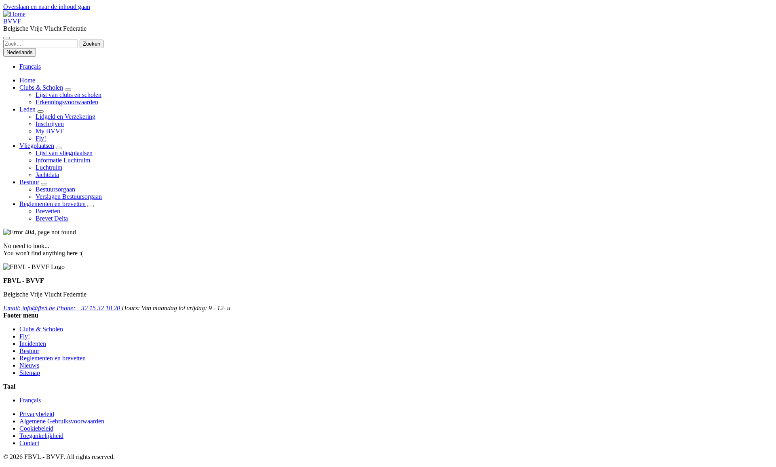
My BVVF (50, 131)
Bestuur (29, 182)
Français (30, 66)
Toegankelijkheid (41, 435)
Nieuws (29, 365)
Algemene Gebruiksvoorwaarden (61, 421)
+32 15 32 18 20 (89, 308)
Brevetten (48, 211)
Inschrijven (50, 123)
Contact (29, 443)
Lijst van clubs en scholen (68, 94)
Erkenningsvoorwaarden (67, 102)
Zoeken (91, 44)
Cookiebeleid (36, 428)
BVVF (12, 21)
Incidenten (32, 343)
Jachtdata (47, 174)
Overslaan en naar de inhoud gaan (46, 6)
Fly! (41, 138)
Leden (27, 109)
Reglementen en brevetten (52, 203)
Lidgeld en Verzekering (65, 116)
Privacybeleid (36, 413)
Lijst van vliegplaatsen (64, 152)
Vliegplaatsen (36, 145)
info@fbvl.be (30, 308)
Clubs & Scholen (41, 87)
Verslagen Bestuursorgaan (69, 196)
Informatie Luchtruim (63, 160)
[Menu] (6, 38)
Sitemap (29, 372)
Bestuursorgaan (55, 189)
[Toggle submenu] (68, 89)
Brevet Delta (52, 218)
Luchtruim (49, 167)
